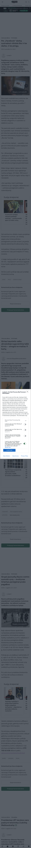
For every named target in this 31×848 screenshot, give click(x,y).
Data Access (15, 456)
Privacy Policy (24, 456)
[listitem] (15, 420)
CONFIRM (9, 450)
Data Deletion (6, 456)
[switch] (25, 424)
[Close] (27, 392)
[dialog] (15, 424)
